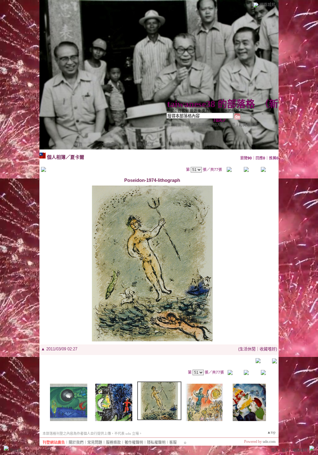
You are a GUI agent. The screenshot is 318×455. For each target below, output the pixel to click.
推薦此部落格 (197, 125)
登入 (275, 450)
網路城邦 (267, 4)
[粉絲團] (6, 448)
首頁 (79, 144)
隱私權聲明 (156, 442)
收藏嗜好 (268, 349)
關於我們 (76, 442)
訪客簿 (179, 144)
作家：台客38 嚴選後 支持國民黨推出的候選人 (204, 111)
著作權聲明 (134, 442)
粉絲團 (15, 450)
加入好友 (173, 125)
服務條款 (113, 442)
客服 (173, 442)
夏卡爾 (77, 157)
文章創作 (110, 144)
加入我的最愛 (224, 125)
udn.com (269, 441)
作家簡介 (212, 144)
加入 (285, 450)
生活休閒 (247, 349)
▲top (271, 432)
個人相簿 (145, 144)
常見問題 (94, 442)
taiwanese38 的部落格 (211, 104)
